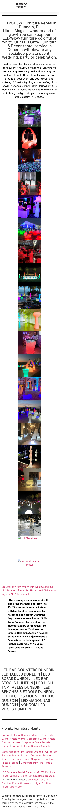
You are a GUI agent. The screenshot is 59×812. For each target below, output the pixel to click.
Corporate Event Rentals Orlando (20, 735)
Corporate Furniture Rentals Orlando (22, 751)
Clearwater (32, 779)
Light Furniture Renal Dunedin (38, 775)
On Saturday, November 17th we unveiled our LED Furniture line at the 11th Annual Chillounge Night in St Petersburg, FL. (29, 590)
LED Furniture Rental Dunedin (18, 772)
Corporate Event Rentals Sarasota (31, 745)
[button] (53, 5)
